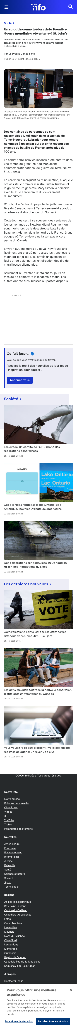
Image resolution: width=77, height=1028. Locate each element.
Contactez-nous (13, 980)
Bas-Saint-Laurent (15, 905)
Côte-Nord (10, 940)
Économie (10, 848)
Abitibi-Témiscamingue (17, 901)
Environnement (13, 852)
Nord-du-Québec (14, 935)
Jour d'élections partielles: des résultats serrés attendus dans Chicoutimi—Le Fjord (35, 634)
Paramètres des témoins (18, 828)
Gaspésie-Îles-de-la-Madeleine (22, 961)
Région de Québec (15, 957)
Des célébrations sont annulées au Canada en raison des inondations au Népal (35, 565)
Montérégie (11, 948)
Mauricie (9, 931)
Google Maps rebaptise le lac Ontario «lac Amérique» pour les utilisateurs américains (33, 507)
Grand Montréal (13, 923)
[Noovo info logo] (38, 7)
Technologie (11, 886)
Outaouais (10, 952)
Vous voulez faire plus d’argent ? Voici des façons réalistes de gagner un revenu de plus (37, 750)
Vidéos (8, 811)
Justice (8, 860)
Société (9, 23)
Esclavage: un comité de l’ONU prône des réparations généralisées (32, 449)
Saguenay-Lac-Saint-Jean (19, 965)
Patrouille (9, 865)
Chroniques (11, 807)
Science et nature (14, 873)
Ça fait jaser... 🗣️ (21, 353)
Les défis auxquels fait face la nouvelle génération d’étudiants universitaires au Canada (38, 692)
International (11, 856)
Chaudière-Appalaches (17, 914)
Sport (7, 882)
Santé (7, 869)
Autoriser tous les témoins (53, 1021)
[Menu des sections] (6, 7)
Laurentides (11, 944)
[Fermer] (71, 990)
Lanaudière (10, 927)
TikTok (8, 824)
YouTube (9, 820)
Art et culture (12, 843)
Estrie (7, 918)
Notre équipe (12, 798)
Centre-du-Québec (15, 910)
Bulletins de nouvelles (16, 803)
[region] (38, 1006)
